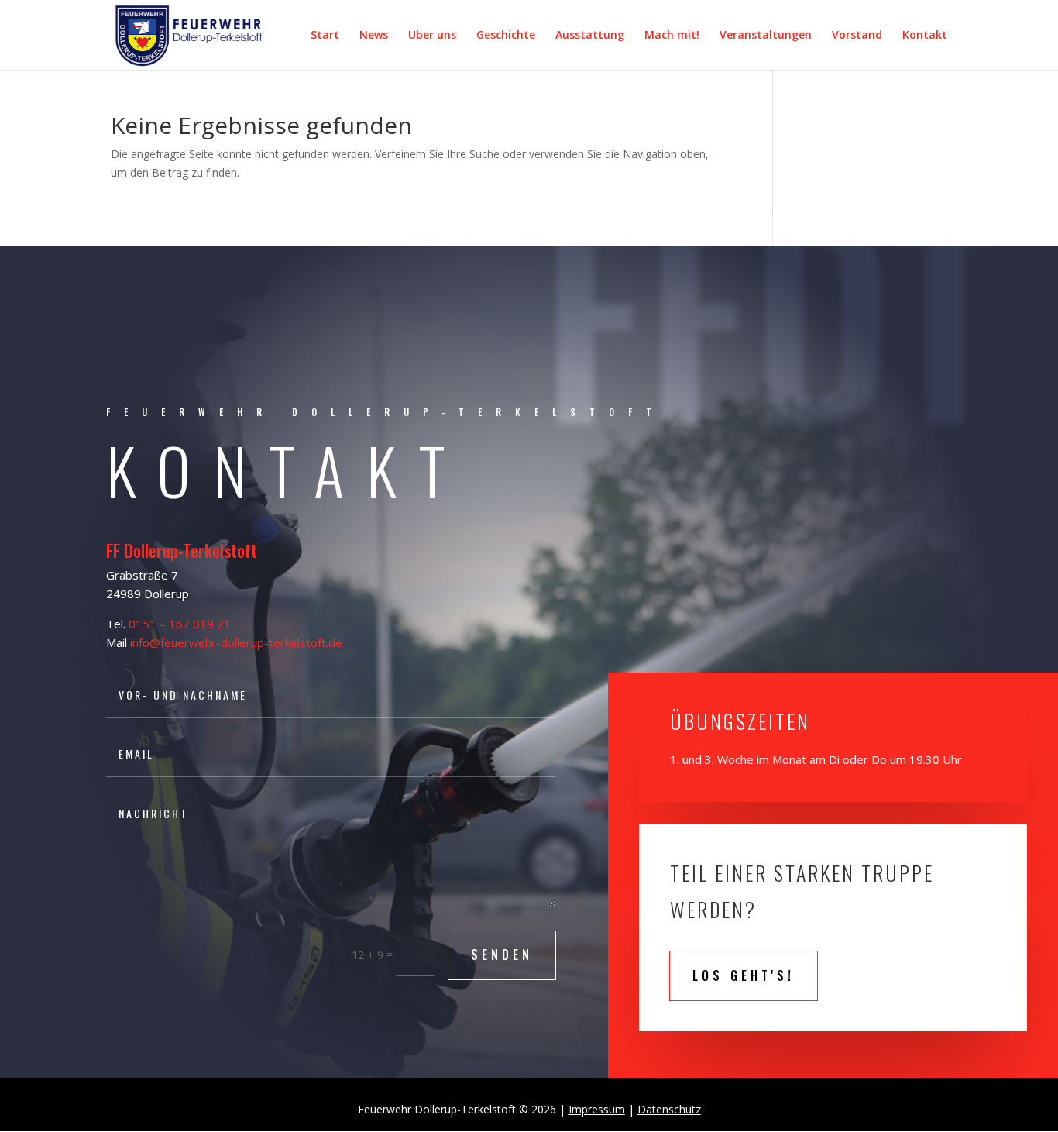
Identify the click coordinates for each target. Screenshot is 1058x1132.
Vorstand (857, 35)
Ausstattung (589, 35)
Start (325, 35)
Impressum (597, 1109)
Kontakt (924, 35)
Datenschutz (669, 1109)
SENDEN (502, 954)
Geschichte (505, 35)
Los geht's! (743, 975)
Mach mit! (671, 35)
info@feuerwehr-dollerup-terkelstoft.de (236, 642)
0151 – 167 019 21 (180, 623)
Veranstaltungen (766, 35)
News (373, 35)
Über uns (432, 35)
